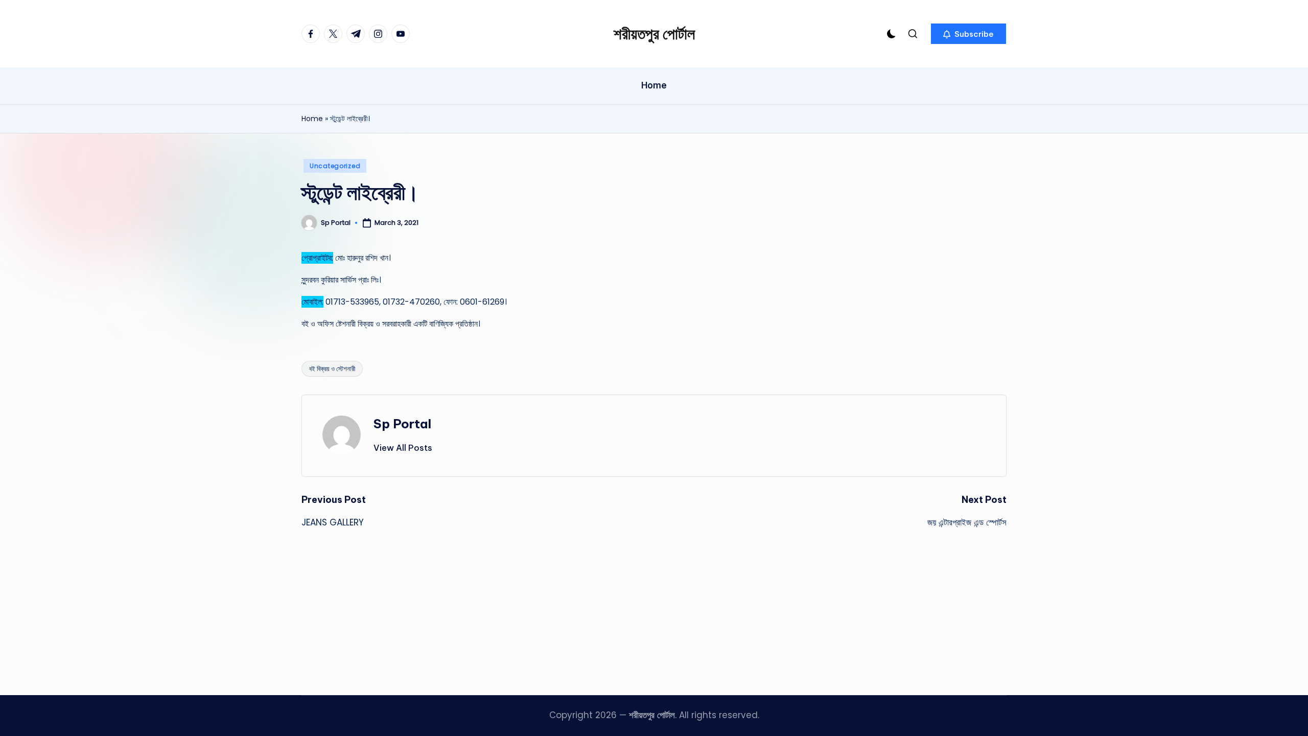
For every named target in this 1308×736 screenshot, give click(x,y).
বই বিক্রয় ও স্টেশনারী (332, 369)
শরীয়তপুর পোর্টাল (654, 33)
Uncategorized (335, 166)
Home (312, 118)
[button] (968, 33)
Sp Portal (402, 423)
